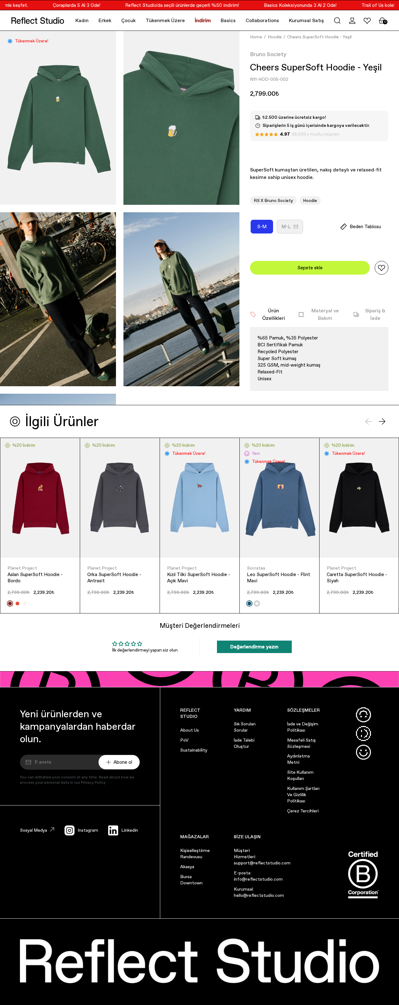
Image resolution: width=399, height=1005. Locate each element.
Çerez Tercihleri (303, 811)
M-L (292, 228)
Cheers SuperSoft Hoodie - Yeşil (319, 37)
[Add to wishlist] (381, 268)
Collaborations (262, 20)
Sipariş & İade (375, 314)
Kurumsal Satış (306, 20)
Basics (228, 20)
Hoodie (275, 37)
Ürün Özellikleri (273, 314)
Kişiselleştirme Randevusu (195, 853)
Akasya (187, 866)
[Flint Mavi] (249, 603)
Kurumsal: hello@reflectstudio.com (259, 892)
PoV (184, 740)
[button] (337, 20)
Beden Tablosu (365, 226)
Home (256, 37)
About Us (189, 730)
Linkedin (129, 830)
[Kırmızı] (17, 603)
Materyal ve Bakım (325, 314)
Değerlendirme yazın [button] (254, 646)
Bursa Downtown (191, 880)
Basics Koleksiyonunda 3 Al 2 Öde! (290, 5)
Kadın (82, 20)
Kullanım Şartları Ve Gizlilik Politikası (303, 795)
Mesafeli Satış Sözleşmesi (301, 743)
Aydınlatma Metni (298, 759)
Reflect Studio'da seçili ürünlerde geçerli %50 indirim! (172, 5)
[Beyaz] (256, 603)
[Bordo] (9, 603)
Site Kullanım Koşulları (300, 775)
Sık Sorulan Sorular (245, 727)
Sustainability (193, 750)
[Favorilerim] (367, 20)
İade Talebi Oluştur (244, 743)
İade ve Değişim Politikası (302, 727)
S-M (265, 228)
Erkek (105, 20)
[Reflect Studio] (37, 20)
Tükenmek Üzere (165, 20)
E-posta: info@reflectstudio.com (258, 876)
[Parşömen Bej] (24, 603)
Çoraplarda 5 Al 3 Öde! (66, 5)
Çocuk (128, 20)
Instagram (88, 830)
